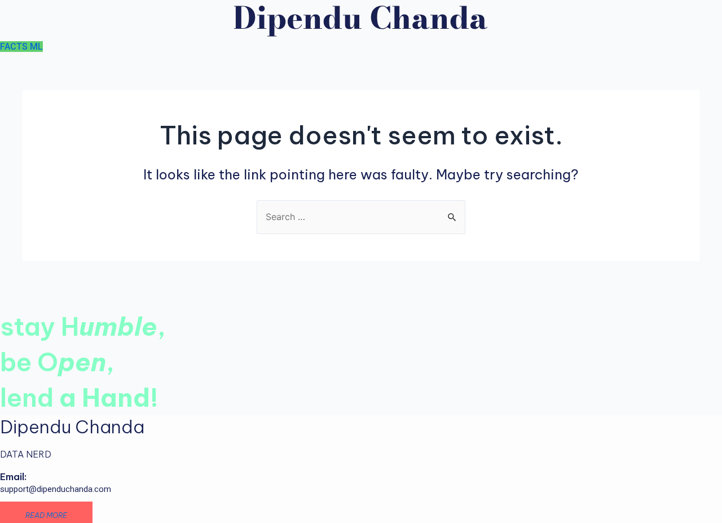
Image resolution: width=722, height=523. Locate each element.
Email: (13, 476)
